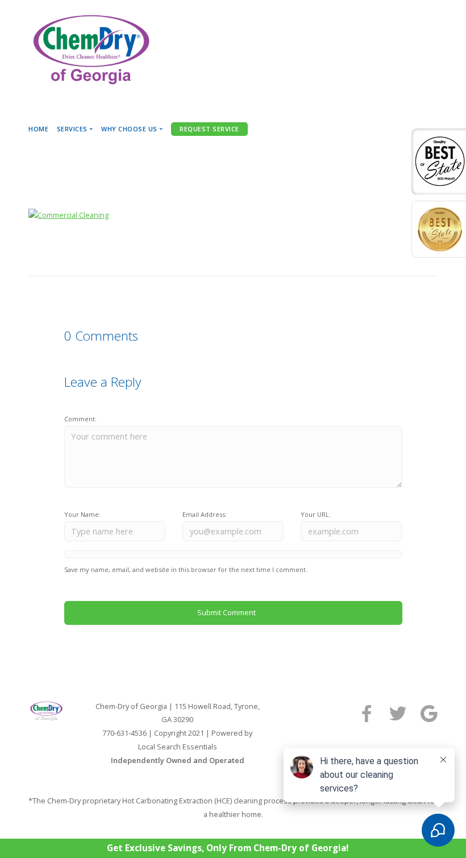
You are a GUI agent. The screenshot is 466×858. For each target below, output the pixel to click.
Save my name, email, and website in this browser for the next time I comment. (185, 569)
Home (38, 129)
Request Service (209, 129)
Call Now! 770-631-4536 (112, 109)
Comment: (80, 419)
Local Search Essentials (177, 746)
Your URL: (316, 514)
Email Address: (204, 514)
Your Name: (82, 514)
